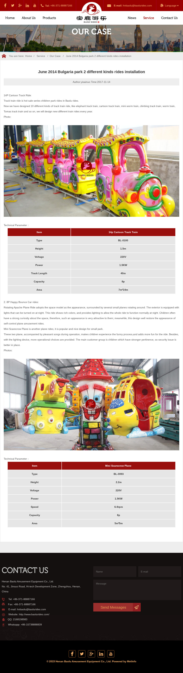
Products (49, 18)
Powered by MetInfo (124, 661)
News (132, 18)
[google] (20, 5)
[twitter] (12, 5)
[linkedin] (27, 5)
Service (148, 18)
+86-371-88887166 (61, 5)
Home (10, 18)
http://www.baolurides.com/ (34, 614)
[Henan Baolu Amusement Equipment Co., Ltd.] (91, 13)
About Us (29, 18)
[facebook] (5, 5)
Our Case (55, 56)
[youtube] (34, 5)
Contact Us (169, 18)
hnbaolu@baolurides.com (137, 5)
